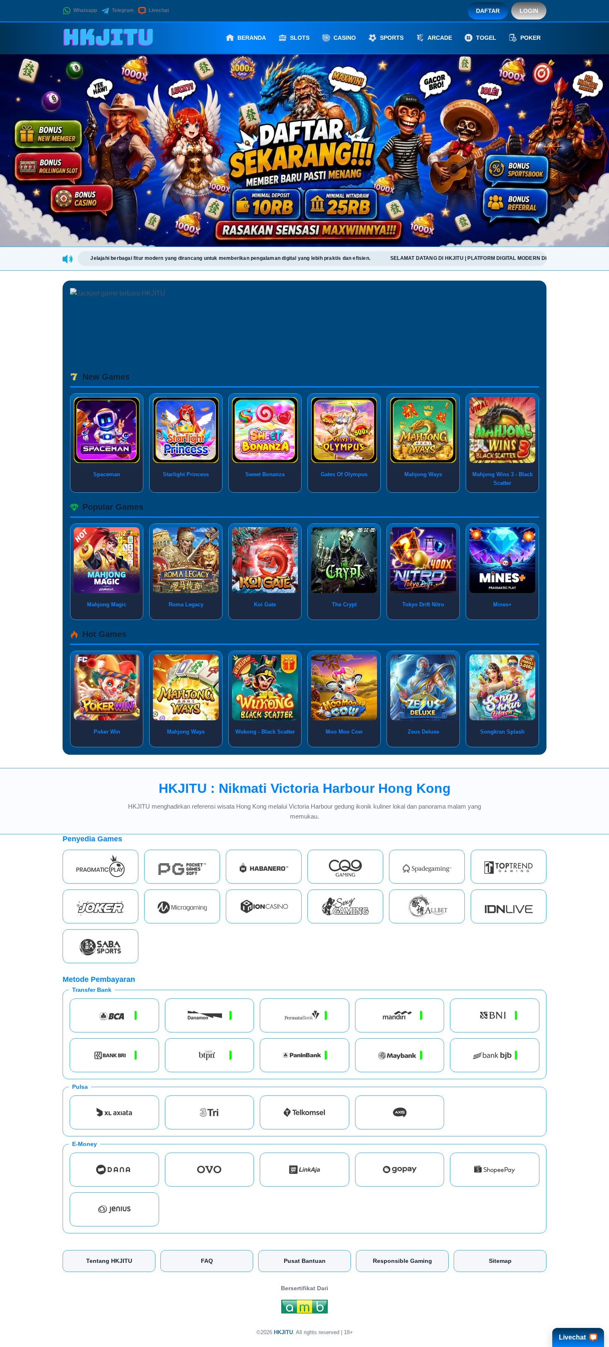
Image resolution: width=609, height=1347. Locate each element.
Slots (299, 37)
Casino (345, 37)
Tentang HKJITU (109, 1260)
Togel (486, 37)
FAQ (207, 1260)
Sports (392, 37)
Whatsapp (85, 10)
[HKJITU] (108, 37)
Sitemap (500, 1260)
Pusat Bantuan (305, 1260)
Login (529, 10)
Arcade (440, 37)
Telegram (123, 10)
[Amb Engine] (304, 1309)
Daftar (488, 10)
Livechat (159, 10)
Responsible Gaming (402, 1260)
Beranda (251, 37)
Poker (530, 37)
